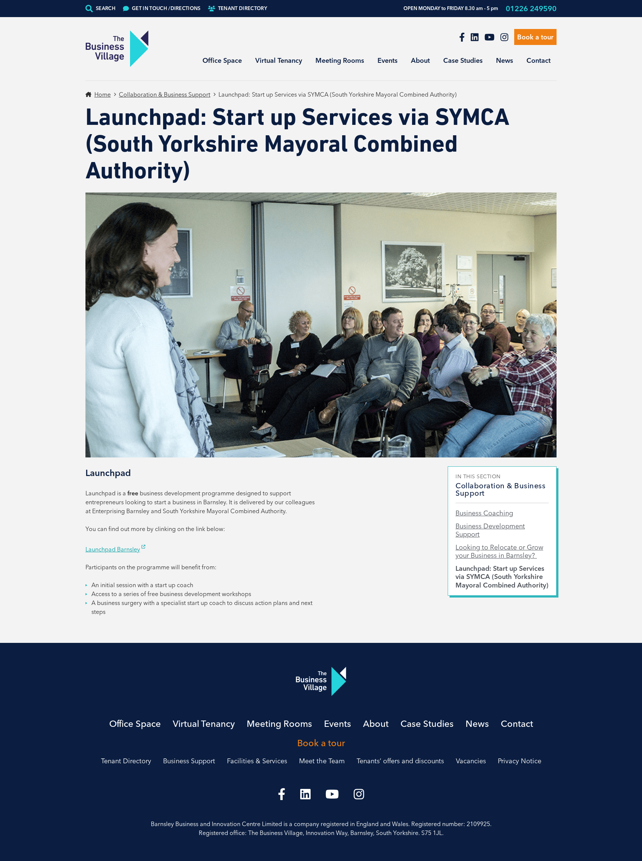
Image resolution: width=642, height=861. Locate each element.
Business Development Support (490, 530)
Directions (166, 8)
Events (387, 60)
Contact (538, 60)
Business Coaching (484, 513)
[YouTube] (489, 37)
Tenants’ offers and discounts (400, 761)
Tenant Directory (242, 8)
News (504, 60)
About (420, 60)
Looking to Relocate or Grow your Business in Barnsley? (499, 551)
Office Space (222, 60)
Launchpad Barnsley (112, 549)
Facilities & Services (257, 761)
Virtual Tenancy (278, 60)
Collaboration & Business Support (164, 94)
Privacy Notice (519, 761)
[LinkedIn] (475, 37)
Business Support (189, 761)
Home (102, 94)
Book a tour (535, 37)
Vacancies (471, 761)
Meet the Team (322, 761)
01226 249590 (531, 8)
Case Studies (463, 60)
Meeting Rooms (339, 60)
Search (106, 8)
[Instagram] (504, 37)
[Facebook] (462, 37)
